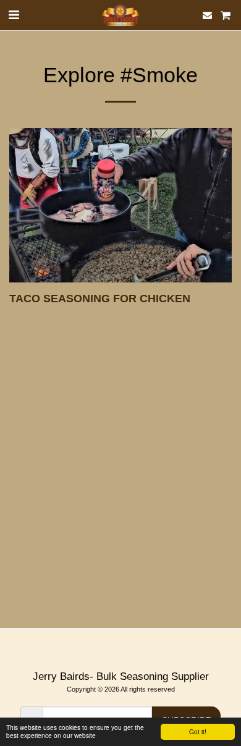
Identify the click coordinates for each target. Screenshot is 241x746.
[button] (13, 15)
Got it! (197, 731)
